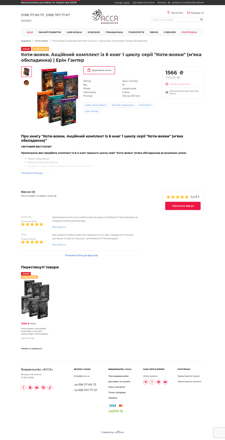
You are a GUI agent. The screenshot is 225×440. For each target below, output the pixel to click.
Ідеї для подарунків (123, 105)
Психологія (136, 32)
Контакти (26, 20)
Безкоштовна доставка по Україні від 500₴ (49, 2)
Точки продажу (117, 392)
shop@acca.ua (81, 376)
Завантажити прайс (189, 376)
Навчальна (74, 32)
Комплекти (145, 105)
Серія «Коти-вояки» (96, 105)
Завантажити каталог (189, 381)
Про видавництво (118, 376)
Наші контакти (116, 387)
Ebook (154, 32)
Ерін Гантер (91, 111)
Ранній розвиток (50, 32)
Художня (94, 32)
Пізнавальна (114, 32)
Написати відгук (183, 205)
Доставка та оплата (143, 2)
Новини (112, 397)
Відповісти (59, 226)
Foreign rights (122, 2)
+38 (85, 384)
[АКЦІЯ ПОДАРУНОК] (35, 299)
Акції (30, 32)
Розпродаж (189, 32)
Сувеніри (170, 32)
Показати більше (32, 173)
